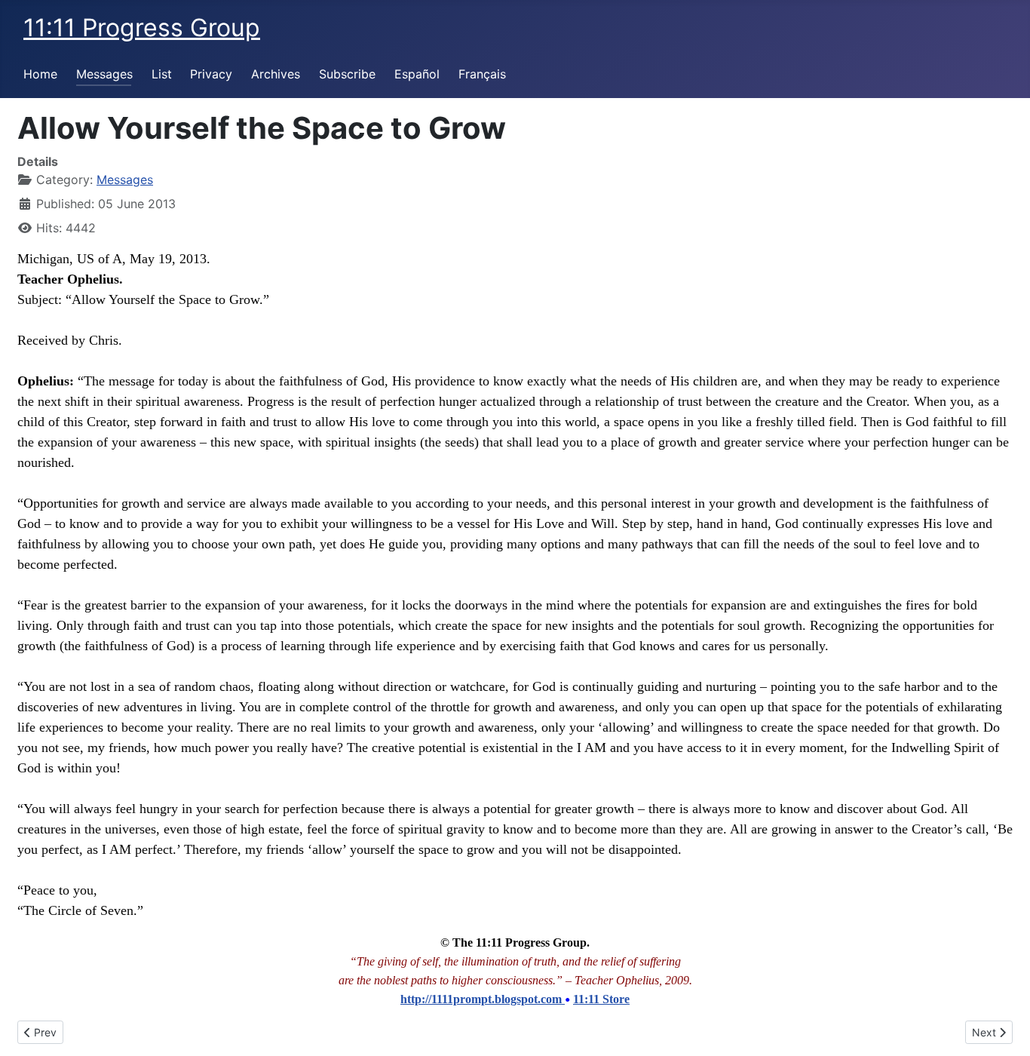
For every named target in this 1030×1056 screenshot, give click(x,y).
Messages (104, 73)
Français (482, 73)
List (162, 73)
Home (40, 73)
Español (417, 73)
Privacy (211, 73)
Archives (275, 73)
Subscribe (347, 73)
